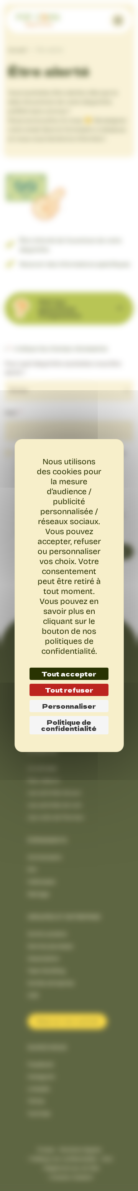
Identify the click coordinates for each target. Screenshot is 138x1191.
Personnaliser (69, 706)
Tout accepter (68, 673)
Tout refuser (69, 689)
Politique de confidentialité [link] (69, 725)
